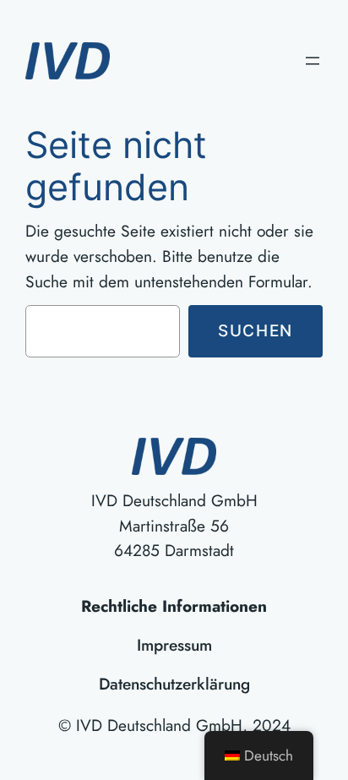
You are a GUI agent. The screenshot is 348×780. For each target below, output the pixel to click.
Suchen (255, 330)
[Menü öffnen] (312, 61)
